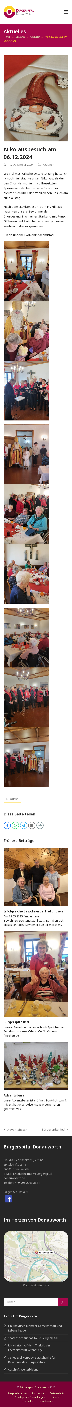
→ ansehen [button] (28, 1401)
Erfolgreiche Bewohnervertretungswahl (35, 911)
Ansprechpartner (17, 1393)
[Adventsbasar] (36, 1065)
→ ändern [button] (55, 1397)
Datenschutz (57, 1393)
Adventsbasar (15, 1095)
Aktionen (48, 165)
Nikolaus (12, 799)
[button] (66, 12)
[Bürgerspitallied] (36, 973)
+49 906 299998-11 (27, 1183)
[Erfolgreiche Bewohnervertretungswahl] (36, 877)
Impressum (38, 1393)
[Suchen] (63, 1302)
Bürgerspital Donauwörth (34, 1387)
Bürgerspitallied (16, 1022)
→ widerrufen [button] (46, 1401)
